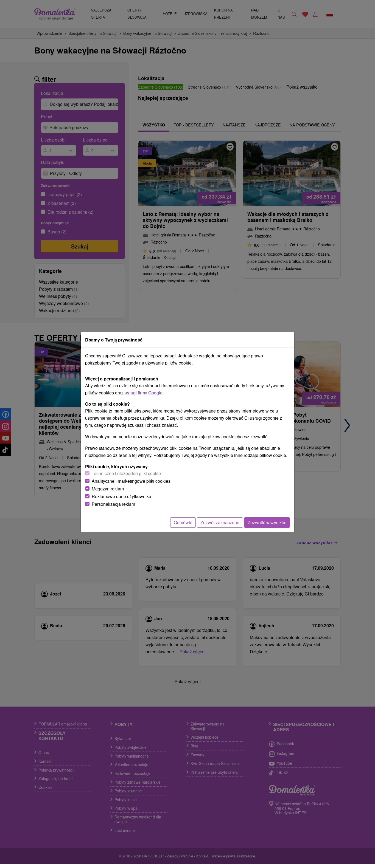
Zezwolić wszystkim (267, 522)
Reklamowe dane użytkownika (121, 496)
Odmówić (183, 522)
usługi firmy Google (144, 392)
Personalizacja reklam (113, 504)
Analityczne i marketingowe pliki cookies (131, 481)
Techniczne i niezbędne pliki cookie (126, 473)
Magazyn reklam (108, 488)
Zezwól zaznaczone (219, 522)
